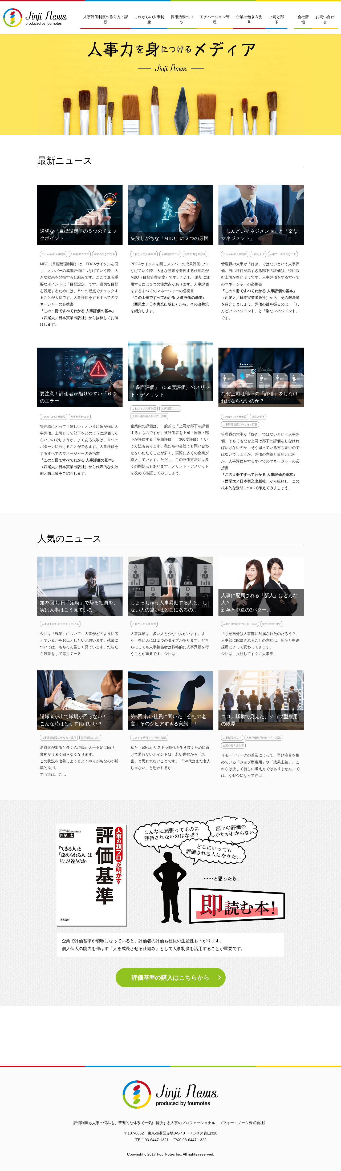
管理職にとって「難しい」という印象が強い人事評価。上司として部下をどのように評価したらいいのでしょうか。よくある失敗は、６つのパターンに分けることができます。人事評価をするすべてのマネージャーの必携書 (79, 440)
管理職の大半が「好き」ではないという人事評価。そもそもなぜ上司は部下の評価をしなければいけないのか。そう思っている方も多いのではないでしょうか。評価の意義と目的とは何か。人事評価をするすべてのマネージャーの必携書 (260, 451)
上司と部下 (276, 19)
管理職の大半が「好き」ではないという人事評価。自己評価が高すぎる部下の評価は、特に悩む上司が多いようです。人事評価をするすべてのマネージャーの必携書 (260, 274)
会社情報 (303, 19)
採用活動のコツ (182, 19)
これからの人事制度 (149, 19)
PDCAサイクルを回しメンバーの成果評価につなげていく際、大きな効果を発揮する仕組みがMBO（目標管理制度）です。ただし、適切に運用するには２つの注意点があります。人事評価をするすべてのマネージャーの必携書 (170, 277)
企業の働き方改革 (249, 19)
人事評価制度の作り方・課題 (105, 19)
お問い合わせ (325, 19)
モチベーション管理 (215, 19)
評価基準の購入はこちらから (171, 977)
